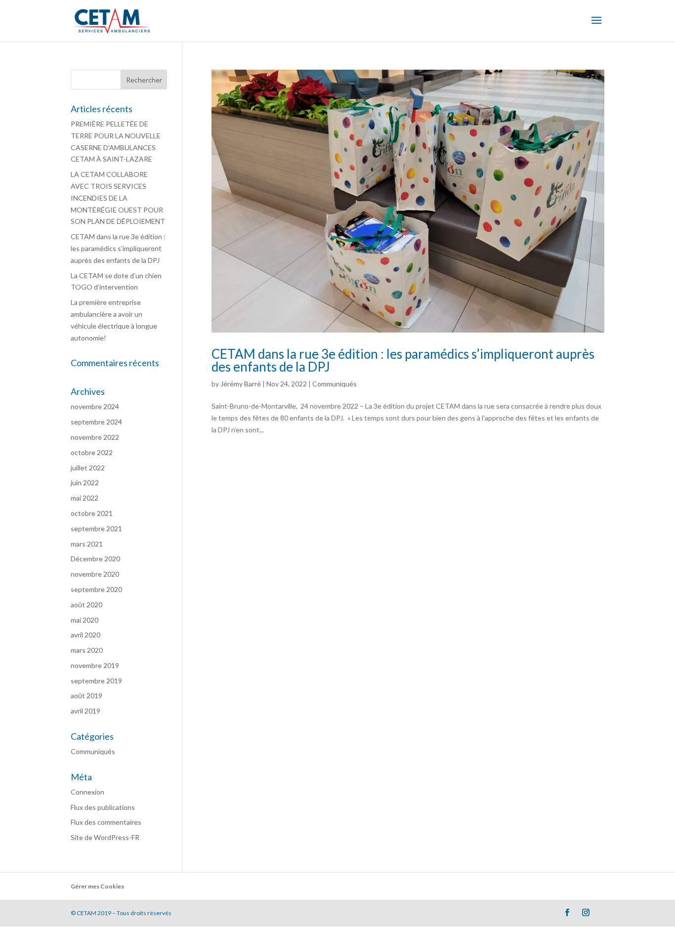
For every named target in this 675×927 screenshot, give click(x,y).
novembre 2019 (95, 665)
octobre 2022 (92, 452)
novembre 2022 (95, 437)
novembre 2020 (95, 574)
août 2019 (86, 695)
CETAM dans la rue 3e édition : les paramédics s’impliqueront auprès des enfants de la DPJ (402, 360)
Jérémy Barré (240, 383)
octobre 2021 (92, 513)
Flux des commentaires (106, 822)
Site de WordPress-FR (105, 837)
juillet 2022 (88, 468)
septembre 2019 (96, 680)
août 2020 (86, 604)
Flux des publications (103, 807)
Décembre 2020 (95, 558)
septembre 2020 (96, 589)
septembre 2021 (96, 528)
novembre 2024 (95, 406)
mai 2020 (84, 620)
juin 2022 (85, 482)
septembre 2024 (96, 422)
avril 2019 (85, 711)
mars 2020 (87, 650)
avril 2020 (85, 635)
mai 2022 (84, 498)
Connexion (87, 792)
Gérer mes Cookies (97, 886)
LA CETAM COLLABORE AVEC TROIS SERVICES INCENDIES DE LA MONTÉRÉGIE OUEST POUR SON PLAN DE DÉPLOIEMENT (118, 197)
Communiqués (334, 383)
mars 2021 (87, 544)
